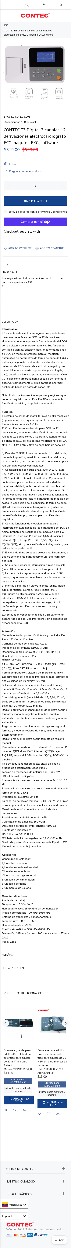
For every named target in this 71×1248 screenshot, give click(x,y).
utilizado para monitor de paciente (18, 1090)
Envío (12, 164)
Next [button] (67, 73)
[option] (35, 73)
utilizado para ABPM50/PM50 (18, 1081)
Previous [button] (3, 73)
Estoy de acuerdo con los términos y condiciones (38, 211)
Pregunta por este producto (25, 171)
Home (5, 25)
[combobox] (14, 1204)
